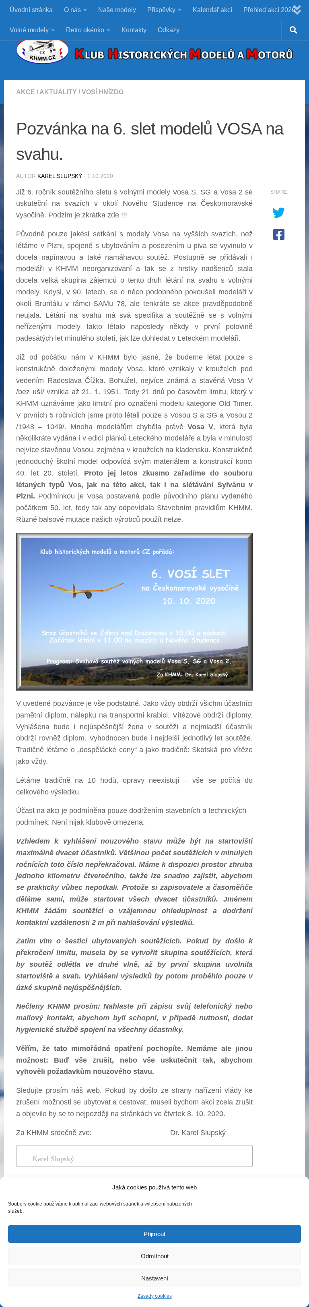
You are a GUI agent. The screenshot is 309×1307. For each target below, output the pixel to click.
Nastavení (154, 1278)
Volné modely (29, 30)
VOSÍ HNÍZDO (103, 92)
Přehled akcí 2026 (269, 9)
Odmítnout (155, 1256)
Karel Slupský (59, 176)
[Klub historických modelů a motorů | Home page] (154, 50)
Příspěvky (161, 9)
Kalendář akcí (212, 9)
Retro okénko (85, 30)
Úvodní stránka (31, 9)
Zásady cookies (155, 1296)
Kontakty (134, 30)
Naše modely (117, 9)
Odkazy (168, 30)
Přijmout (154, 1233)
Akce (25, 92)
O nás (72, 9)
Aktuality (58, 92)
